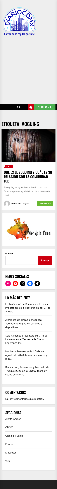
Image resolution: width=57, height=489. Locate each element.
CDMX (9, 166)
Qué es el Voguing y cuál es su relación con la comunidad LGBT (28, 176)
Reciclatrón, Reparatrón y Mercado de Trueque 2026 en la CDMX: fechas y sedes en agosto (27, 371)
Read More (45, 203)
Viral (7, 461)
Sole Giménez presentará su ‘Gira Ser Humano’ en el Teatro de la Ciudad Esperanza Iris (26, 339)
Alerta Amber (13, 418)
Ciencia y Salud (14, 435)
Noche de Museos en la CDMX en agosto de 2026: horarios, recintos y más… (26, 355)
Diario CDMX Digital (20, 203)
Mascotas (10, 452)
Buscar (9, 253)
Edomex (10, 444)
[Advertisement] (28, 67)
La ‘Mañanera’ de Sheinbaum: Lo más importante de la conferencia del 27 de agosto (27, 308)
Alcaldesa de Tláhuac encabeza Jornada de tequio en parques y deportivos (23, 323)
